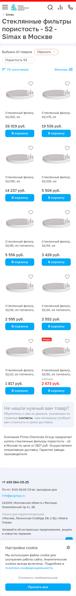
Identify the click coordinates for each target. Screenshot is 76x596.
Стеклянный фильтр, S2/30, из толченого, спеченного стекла (19, 310)
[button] (50, 7)
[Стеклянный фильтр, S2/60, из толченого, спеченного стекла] (56, 352)
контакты (26, 418)
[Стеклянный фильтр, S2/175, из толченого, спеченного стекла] (56, 94)
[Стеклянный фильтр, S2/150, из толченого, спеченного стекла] (19, 159)
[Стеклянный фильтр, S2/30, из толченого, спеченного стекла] (19, 287)
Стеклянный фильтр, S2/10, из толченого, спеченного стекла (19, 374)
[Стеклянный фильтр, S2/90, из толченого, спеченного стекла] (19, 223)
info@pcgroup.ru (13, 495)
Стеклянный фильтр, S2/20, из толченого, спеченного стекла (56, 310)
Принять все (38, 587)
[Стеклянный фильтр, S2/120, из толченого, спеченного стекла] (56, 159)
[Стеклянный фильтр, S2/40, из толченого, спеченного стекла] (56, 223)
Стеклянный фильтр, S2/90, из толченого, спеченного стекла (19, 245)
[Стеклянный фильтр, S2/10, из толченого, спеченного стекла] (19, 352)
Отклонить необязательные (38, 577)
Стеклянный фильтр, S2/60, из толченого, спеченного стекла (56, 374)
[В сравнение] (30, 91)
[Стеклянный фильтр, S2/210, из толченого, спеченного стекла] (19, 94)
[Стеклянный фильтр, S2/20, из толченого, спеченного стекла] (56, 287)
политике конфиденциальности (28, 568)
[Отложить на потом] (30, 83)
